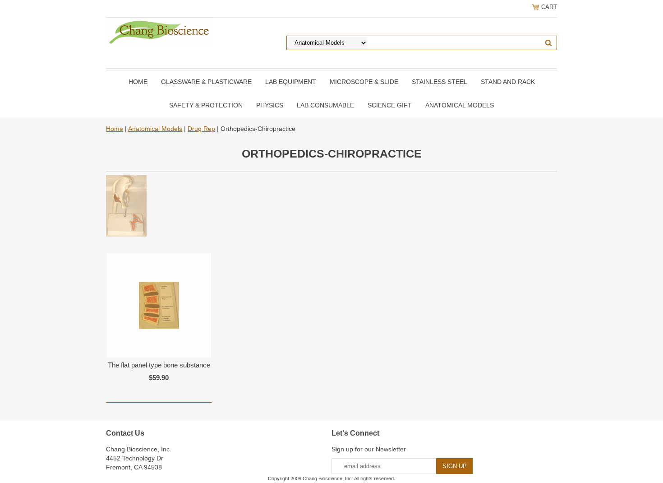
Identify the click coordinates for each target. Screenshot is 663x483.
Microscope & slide (364, 81)
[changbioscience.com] (159, 31)
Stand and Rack (508, 81)
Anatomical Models (459, 105)
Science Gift (390, 105)
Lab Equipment (290, 81)
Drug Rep (201, 128)
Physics (269, 105)
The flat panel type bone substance (159, 365)
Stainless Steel (439, 81)
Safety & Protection (206, 105)
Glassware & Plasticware (206, 81)
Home (138, 81)
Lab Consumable (325, 105)
